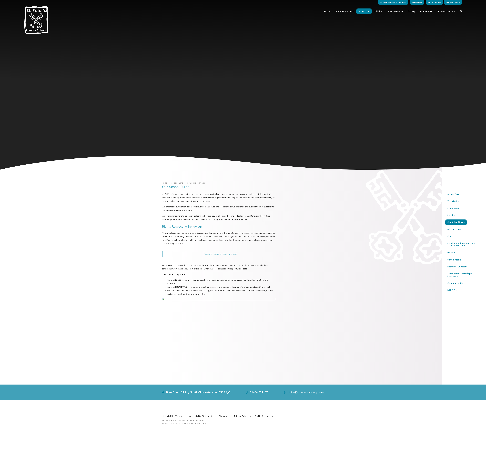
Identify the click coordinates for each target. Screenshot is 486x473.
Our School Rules (196, 183)
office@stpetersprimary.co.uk (306, 392)
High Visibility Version (172, 416)
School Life (177, 183)
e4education (200, 423)
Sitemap (223, 416)
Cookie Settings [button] (262, 416)
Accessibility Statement (200, 416)
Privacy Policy (241, 416)
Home (164, 183)
